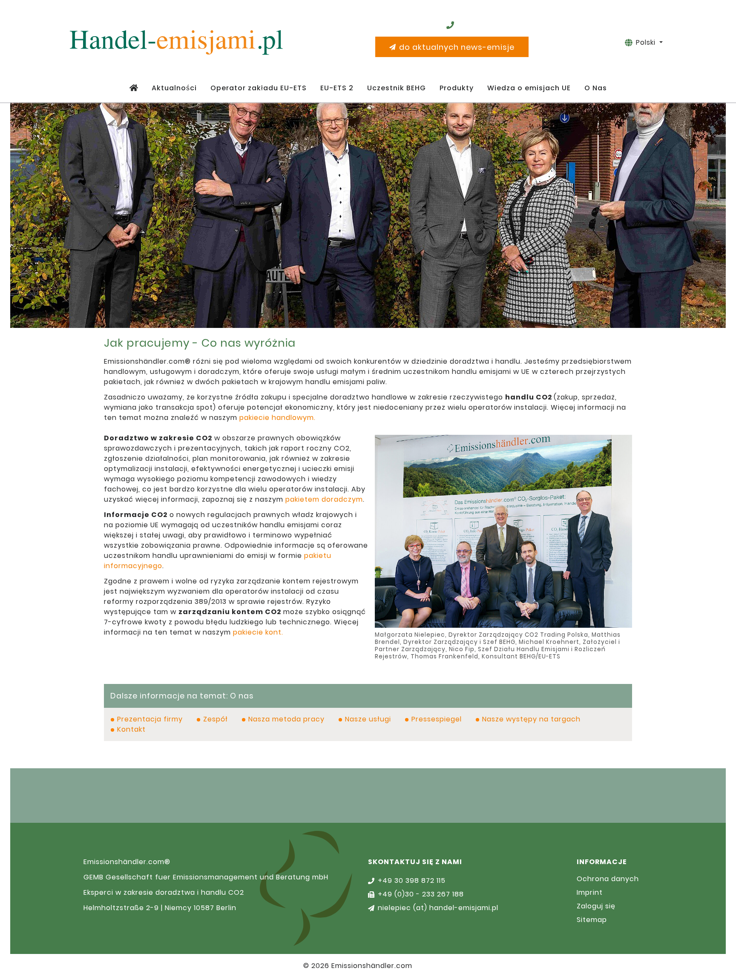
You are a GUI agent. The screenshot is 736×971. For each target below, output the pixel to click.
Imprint (590, 892)
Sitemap (592, 920)
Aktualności (174, 88)
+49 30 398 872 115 (412, 880)
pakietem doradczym (324, 499)
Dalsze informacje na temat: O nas (181, 696)
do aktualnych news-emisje (457, 47)
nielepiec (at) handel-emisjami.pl (438, 908)
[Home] (134, 88)
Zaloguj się (596, 906)
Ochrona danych (608, 879)
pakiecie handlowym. (277, 417)
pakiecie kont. (258, 632)
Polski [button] (647, 42)
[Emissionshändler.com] (176, 42)
